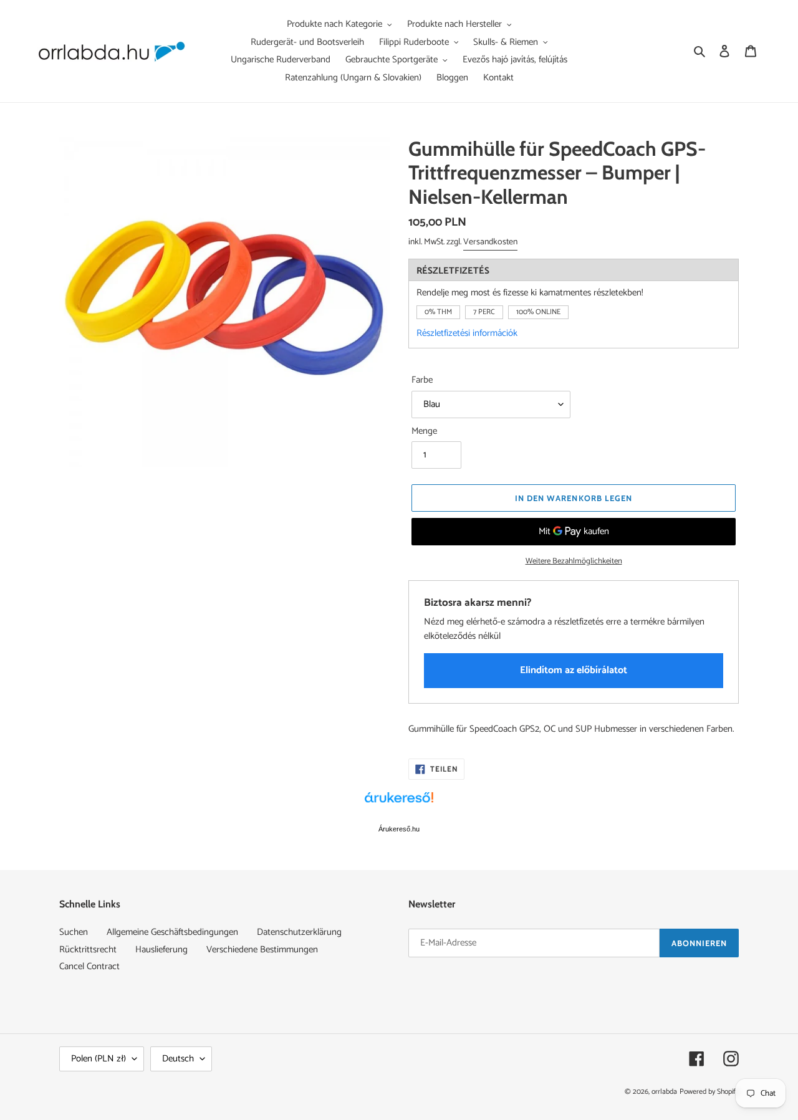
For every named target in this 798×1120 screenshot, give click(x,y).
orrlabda (664, 1092)
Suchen (73, 932)
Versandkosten (490, 242)
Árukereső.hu (399, 829)
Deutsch (178, 1058)
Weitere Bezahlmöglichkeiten (574, 561)
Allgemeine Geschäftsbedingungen (172, 932)
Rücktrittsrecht (88, 949)
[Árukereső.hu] (399, 804)
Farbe (422, 380)
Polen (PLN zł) (98, 1058)
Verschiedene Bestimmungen (262, 949)
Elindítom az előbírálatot (573, 670)
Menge (424, 431)
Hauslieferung (161, 949)
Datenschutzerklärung (299, 932)
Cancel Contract (89, 966)
